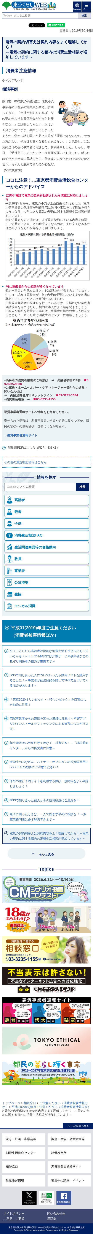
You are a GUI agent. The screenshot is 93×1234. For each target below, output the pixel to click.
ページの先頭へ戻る (78, 1126)
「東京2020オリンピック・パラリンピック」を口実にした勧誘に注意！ (48, 702)
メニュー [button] (86, 9)
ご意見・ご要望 (13, 1218)
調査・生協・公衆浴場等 (68, 1139)
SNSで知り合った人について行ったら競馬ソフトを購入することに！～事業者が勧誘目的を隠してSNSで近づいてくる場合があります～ (49, 680)
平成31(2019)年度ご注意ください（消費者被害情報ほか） (43, 631)
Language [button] (77, 9)
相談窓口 (30, 1103)
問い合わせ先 (56, 1213)
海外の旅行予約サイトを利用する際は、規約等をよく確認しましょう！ (49, 783)
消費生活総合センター (21, 1153)
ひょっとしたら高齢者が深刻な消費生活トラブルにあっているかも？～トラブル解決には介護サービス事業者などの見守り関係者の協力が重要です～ (49, 656)
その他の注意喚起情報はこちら (25, 462)
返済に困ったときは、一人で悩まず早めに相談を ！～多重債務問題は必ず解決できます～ (48, 816)
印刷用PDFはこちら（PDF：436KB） (33, 447)
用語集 (51, 1218)
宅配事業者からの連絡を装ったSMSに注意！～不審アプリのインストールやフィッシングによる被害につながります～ (49, 724)
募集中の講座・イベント (68, 1180)
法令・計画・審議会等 (21, 1139)
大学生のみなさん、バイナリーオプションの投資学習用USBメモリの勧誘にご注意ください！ (49, 764)
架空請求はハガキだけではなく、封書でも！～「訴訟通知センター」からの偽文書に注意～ (49, 745)
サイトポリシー (13, 1213)
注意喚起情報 (15, 1180)
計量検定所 (58, 1153)
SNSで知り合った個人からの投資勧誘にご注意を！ (44, 800)
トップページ (11, 1103)
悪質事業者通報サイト (22, 435)
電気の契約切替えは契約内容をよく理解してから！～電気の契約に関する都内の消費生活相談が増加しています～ (49, 836)
